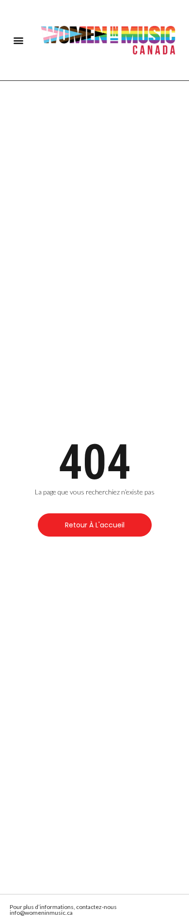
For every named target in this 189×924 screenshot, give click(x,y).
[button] (18, 40)
